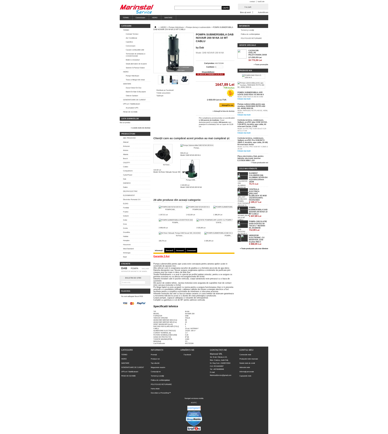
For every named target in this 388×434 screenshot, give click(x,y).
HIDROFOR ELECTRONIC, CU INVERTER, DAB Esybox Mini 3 (256, 239)
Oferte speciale (247, 45)
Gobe (125, 220)
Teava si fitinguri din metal (135, 80)
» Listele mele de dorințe (140, 128)
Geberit (126, 216)
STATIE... (219, 222)
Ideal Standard (128, 249)
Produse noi (245, 71)
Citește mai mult (244, 99)
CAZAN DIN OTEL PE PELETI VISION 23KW (257, 52)
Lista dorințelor (130, 119)
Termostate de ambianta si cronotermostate (135, 55)
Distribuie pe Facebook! (165, 90)
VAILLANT (145, 268)
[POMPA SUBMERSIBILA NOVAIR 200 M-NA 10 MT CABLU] (162, 84)
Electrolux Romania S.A (131, 199)
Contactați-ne (156, 372)
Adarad (125, 142)
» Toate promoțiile (261, 64)
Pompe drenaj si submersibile (198, 27)
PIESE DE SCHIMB (130, 112)
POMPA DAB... (170, 209)
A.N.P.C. (194, 402)
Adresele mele (244, 367)
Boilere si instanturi (133, 60)
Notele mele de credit (247, 363)
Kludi (125, 257)
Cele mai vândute (248, 169)
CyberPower (127, 175)
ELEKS (125, 203)
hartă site (261, 1)
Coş (247, 7)
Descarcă (169, 250)
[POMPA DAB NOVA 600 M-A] (198, 207)
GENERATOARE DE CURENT (134, 100)
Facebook (187, 355)
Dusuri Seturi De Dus (133, 88)
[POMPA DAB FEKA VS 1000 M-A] (253, 76)
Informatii (244, 26)
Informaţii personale (246, 372)
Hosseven (127, 244)
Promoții (154, 355)
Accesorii (180, 250)
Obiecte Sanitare (132, 96)
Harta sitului (155, 389)
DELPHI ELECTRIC (130, 191)
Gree (125, 224)
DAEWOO (127, 183)
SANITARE (168, 18)
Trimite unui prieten (163, 93)
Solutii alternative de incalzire (136, 64)
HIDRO (154, 18)
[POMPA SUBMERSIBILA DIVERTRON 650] (176, 220)
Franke (125, 212)
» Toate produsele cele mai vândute (254, 248)
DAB (124, 268)
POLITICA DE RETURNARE (251, 38)
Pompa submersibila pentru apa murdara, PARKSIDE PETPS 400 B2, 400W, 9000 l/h (251, 106)
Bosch (125, 158)
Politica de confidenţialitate (250, 34)
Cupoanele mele (245, 376)
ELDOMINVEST (129, 195)
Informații (159, 250)
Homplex (126, 240)
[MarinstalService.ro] (137, 9)
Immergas (126, 253)
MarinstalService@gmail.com (220, 375)
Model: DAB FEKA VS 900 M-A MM (250, 97)
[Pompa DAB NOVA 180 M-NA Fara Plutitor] (191, 169)
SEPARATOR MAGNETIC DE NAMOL (134, 271)
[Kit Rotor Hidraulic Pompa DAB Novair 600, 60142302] (180, 233)
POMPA (134, 268)
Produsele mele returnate (248, 359)
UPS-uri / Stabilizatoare (131, 104)
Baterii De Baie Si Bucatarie (136, 92)
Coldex (125, 167)
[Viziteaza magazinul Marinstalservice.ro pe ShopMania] (194, 426)
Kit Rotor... (167, 165)
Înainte (192, 79)
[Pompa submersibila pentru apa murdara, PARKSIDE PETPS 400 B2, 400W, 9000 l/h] (251, 85)
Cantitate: (210, 67)
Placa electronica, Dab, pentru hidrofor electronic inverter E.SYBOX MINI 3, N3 (250, 158)
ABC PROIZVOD (129, 138)
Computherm (128, 171)
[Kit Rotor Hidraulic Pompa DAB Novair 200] (166, 154)
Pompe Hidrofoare (132, 76)
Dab (124, 179)
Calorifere (129, 42)
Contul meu (246, 350)
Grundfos (126, 232)
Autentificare (263, 12)
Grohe (125, 228)
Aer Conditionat (131, 38)
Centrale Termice (132, 34)
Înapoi (154, 79)
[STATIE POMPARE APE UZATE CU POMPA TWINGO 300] (219, 220)
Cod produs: (209, 63)
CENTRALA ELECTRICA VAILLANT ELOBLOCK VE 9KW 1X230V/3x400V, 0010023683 (258, 195)
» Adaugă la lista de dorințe (223, 111)
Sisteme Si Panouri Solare (135, 68)
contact (252, 1)
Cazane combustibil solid (135, 50)
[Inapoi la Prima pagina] (155, 27)
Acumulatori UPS (132, 108)
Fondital (126, 208)
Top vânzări (155, 363)
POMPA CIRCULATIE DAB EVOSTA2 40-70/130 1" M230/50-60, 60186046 (258, 225)
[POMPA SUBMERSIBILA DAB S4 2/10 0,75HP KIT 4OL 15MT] (228, 233)
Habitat (125, 236)
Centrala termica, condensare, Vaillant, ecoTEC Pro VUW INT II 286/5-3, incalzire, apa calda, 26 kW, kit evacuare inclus (252, 141)
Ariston (125, 150)
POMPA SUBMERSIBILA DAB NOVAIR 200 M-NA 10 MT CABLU (258, 211)
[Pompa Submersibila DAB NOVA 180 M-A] (196, 145)
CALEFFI (126, 162)
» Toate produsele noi (259, 162)
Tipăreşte (159, 96)
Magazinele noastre (158, 367)
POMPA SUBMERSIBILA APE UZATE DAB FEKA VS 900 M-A (250, 93)
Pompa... (197, 148)
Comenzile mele (245, 355)
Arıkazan (126, 146)
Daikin (125, 187)
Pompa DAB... (191, 180)
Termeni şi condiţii (247, 30)
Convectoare (140, 18)
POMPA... (175, 222)
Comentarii (191, 250)
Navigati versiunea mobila (194, 398)
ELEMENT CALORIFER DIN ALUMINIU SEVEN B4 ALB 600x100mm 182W (258, 178)
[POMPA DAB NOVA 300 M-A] (170, 207)
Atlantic (125, 154)
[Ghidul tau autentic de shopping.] (194, 410)
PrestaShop (165, 393)
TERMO (126, 18)
